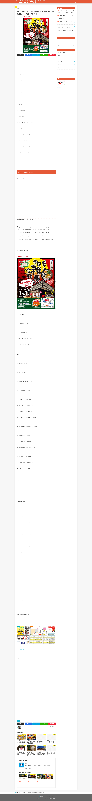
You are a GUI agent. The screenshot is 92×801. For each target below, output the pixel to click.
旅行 (59, 64)
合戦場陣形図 (21, 649)
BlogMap (59, 87)
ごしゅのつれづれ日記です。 (27, 2)
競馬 (59, 55)
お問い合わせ (42, 796)
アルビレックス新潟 (62, 52)
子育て (60, 67)
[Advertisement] (36, 64)
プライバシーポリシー (49, 796)
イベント (60, 58)
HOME (17, 792)
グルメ (16, 6)
